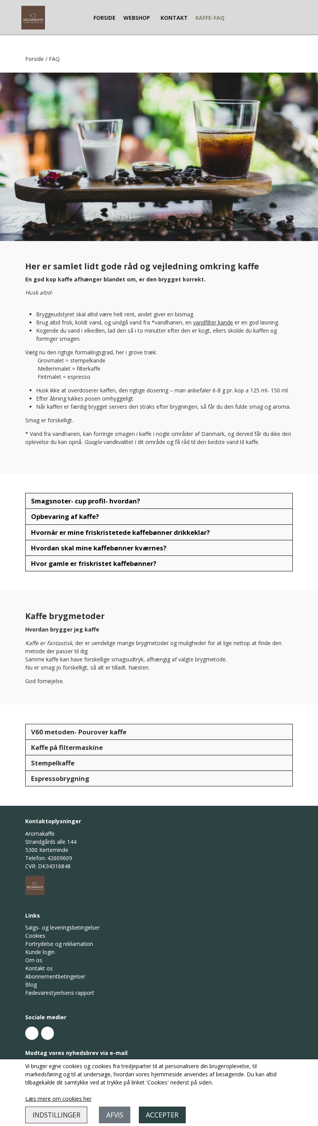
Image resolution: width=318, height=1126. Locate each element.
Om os (33, 960)
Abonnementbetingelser (55, 976)
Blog (31, 984)
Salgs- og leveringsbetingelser (62, 927)
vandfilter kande (213, 322)
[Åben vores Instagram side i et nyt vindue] (47, 1033)
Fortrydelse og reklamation (59, 943)
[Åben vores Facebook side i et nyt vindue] (31, 1033)
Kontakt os (39, 968)
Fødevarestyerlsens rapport (59, 992)
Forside (104, 17)
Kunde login (40, 952)
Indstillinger (56, 1114)
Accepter (162, 1114)
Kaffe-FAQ (210, 17)
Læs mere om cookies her (58, 1098)
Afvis (114, 1114)
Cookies (35, 935)
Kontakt (174, 17)
